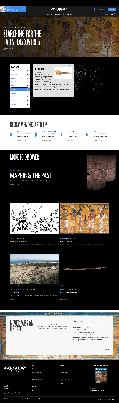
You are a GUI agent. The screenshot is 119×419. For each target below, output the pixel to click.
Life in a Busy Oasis (15, 292)
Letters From (63, 383)
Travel (33, 390)
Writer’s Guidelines (36, 372)
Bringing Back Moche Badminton (18, 242)
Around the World (9, 27)
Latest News (69, 14)
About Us (34, 369)
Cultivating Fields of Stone (100, 136)
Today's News (34, 386)
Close (70, 65)
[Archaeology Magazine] (15, 372)
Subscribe (112, 9)
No (76, 345)
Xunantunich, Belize (22, 136)
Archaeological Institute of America (84, 332)
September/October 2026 (101, 365)
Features (62, 369)
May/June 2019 (21, 27)
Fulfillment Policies (37, 379)
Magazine (81, 329)
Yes (76, 343)
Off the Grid (63, 376)
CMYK (113, 399)
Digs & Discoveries (65, 372)
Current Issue (49, 14)
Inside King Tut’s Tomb (66, 242)
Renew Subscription (101, 9)
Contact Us (6, 386)
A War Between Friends (48, 136)
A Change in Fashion (73, 136)
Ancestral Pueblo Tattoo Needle (68, 292)
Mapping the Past (30, 176)
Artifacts (62, 387)
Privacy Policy (6, 388)
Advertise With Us (36, 376)
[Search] (3, 14)
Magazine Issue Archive (97, 393)
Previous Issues (57, 14)
